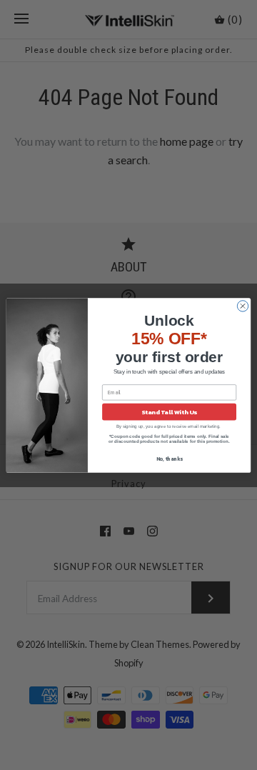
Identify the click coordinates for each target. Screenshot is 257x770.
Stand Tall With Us (168, 411)
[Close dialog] (242, 305)
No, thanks (169, 459)
